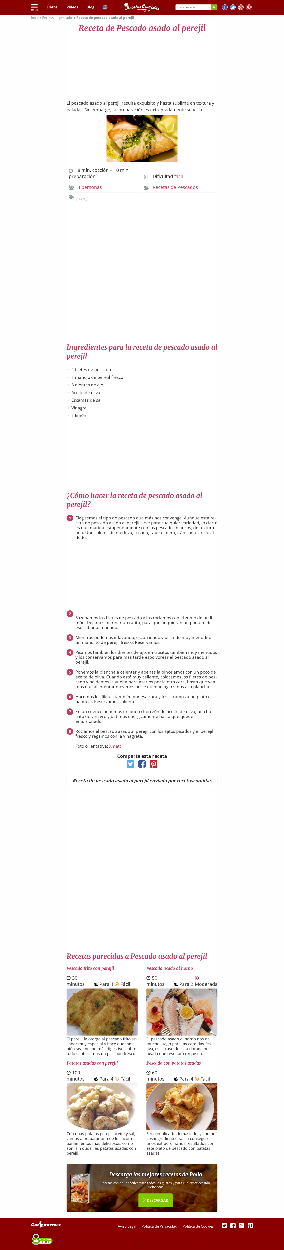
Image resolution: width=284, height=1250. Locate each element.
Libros (52, 7)
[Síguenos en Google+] (241, 7)
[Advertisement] (142, 64)
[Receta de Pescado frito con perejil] (102, 1034)
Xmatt (115, 746)
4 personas (90, 187)
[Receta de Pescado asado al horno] (181, 1034)
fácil (178, 176)
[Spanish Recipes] (105, 8)
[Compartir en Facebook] (142, 765)
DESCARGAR (157, 1200)
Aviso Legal (127, 1226)
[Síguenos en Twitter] (233, 7)
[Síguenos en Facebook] (225, 7)
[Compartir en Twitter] (130, 765)
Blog (90, 7)
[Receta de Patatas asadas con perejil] (102, 1129)
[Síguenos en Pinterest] (249, 7)
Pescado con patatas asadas (173, 1063)
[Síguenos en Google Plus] (241, 1225)
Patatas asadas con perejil (92, 1063)
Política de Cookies (198, 1226)
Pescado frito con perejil (90, 968)
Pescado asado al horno (169, 968)
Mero (82, 198)
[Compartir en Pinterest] (154, 765)
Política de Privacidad (160, 1226)
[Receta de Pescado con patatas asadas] (181, 1129)
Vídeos (72, 7)
